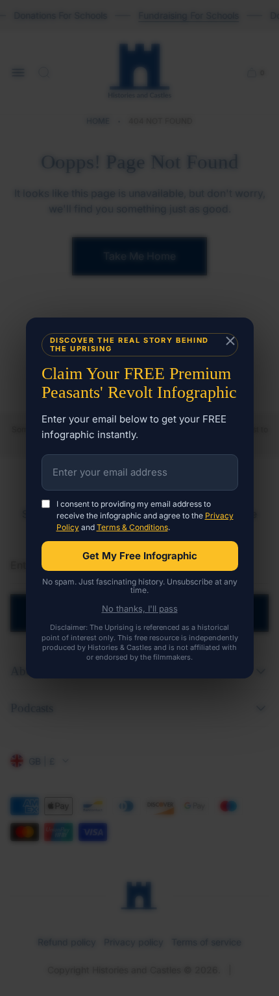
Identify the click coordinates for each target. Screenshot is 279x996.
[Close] (230, 341)
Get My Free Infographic (139, 556)
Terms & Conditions (132, 527)
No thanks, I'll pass (140, 609)
